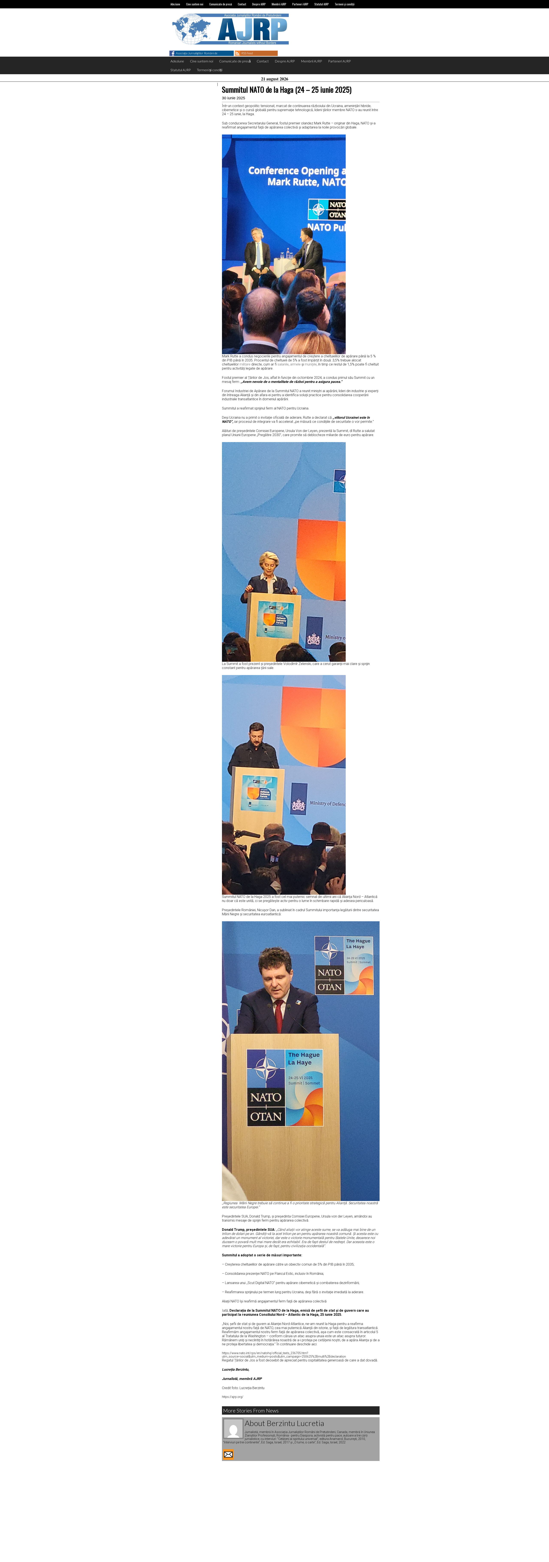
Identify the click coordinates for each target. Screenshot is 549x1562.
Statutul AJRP (321, 4)
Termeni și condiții (344, 4)
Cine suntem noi (194, 4)
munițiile (311, 364)
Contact (242, 4)
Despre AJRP (259, 4)
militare (245, 364)
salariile (283, 364)
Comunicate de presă (220, 4)
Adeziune (175, 4)
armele (295, 364)
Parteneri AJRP (300, 4)
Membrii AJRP (279, 4)
